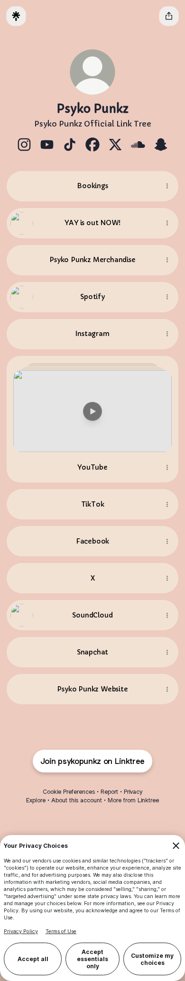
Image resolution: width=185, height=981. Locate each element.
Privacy (133, 792)
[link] (24, 144)
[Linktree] (16, 16)
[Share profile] (168, 16)
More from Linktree (133, 800)
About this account (76, 800)
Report (109, 792)
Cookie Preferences (69, 792)
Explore (36, 800)
